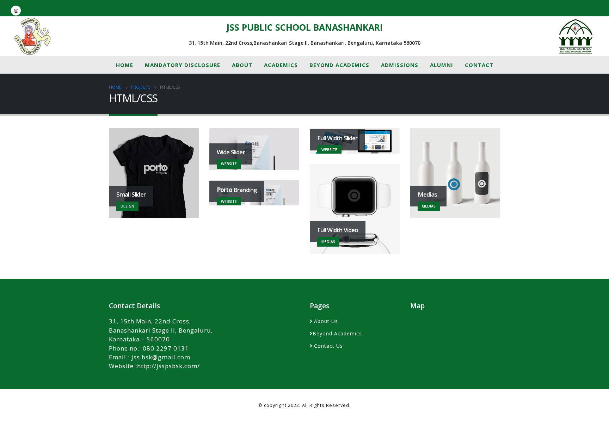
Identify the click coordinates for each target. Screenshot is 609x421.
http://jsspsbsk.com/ (168, 366)
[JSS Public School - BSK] (575, 36)
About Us (326, 321)
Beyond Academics (339, 64)
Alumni (441, 64)
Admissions (399, 64)
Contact (479, 64)
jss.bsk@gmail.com (160, 357)
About (242, 64)
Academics (281, 64)
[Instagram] (16, 11)
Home (124, 64)
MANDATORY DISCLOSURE (182, 64)
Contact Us (328, 345)
